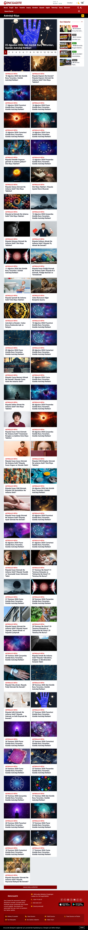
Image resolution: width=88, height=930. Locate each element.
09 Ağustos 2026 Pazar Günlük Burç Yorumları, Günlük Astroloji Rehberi (14, 352)
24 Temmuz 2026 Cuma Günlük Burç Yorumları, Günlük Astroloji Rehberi (14, 771)
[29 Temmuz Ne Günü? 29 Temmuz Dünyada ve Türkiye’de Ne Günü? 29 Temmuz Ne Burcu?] (44, 614)
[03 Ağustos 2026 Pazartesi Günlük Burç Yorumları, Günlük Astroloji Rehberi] (44, 503)
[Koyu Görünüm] (81, 8)
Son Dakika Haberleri (33, 920)
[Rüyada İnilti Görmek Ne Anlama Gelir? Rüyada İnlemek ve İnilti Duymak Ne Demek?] (17, 699)
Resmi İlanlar (9, 11)
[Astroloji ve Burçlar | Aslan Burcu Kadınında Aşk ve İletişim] (17, 310)
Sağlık (48, 7)
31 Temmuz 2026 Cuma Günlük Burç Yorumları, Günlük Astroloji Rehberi (14, 601)
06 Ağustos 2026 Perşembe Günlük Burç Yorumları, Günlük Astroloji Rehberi (42, 407)
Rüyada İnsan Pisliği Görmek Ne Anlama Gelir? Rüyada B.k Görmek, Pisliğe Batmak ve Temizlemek (43, 271)
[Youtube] (74, 899)
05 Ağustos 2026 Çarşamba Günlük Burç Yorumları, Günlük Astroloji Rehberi (42, 434)
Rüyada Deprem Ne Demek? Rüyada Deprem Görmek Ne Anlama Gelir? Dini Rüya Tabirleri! (43, 79)
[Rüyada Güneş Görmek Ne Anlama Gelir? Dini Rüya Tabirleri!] (17, 174)
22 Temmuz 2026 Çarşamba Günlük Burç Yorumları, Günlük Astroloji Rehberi (16, 798)
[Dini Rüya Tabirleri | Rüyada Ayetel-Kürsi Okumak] (44, 174)
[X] (65, 899)
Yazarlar (22, 7)
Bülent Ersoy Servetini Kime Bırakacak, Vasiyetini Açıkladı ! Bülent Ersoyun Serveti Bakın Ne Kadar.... (77, 30)
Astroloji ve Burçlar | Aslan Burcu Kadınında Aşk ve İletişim (15, 325)
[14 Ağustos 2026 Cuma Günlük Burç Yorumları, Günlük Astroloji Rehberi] (44, 120)
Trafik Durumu (51, 916)
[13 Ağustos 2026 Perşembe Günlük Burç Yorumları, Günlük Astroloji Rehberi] (44, 147)
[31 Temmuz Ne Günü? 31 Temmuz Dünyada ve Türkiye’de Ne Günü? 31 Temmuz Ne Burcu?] (44, 557)
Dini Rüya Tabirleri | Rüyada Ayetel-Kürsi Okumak (42, 188)
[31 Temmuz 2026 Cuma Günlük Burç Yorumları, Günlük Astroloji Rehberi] (17, 586)
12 (45, 52)
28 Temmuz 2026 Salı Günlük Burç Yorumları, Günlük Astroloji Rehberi (43, 687)
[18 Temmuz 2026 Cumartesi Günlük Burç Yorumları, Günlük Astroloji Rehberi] (17, 838)
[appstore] (64, 904)
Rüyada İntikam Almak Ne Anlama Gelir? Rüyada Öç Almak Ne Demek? (42, 243)
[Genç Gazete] (13, 2)
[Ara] (78, 8)
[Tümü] (82, 22)
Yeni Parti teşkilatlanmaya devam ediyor (77, 64)
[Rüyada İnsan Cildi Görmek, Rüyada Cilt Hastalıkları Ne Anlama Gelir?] (17, 476)
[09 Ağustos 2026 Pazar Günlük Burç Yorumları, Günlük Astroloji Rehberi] (17, 337)
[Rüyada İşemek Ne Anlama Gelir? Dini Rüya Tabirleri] (17, 285)
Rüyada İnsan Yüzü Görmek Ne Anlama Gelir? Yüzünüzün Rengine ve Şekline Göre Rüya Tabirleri (16, 435)
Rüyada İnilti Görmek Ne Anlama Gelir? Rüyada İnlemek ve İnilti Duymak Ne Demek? (16, 715)
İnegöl (11, 7)
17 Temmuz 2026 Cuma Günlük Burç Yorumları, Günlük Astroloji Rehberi (41, 852)
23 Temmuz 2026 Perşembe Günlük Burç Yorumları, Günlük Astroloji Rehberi (43, 771)
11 (41, 52)
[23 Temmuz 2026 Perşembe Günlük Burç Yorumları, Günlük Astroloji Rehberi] (44, 756)
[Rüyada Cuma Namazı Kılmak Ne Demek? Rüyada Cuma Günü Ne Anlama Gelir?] (17, 365)
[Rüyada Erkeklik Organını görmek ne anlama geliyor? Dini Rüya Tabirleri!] (17, 147)
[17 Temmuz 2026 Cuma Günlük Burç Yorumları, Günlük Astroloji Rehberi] (44, 838)
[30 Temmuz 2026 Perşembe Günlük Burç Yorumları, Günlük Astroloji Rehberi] (44, 586)
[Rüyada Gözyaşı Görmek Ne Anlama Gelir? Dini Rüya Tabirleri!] (17, 229)
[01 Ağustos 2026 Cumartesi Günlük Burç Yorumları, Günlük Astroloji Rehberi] (44, 530)
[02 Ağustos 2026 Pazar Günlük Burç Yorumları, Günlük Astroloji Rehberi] (17, 530)
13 (48, 52)
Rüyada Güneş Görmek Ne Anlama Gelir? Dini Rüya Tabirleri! (15, 189)
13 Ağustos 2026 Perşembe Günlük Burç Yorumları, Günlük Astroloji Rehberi (42, 162)
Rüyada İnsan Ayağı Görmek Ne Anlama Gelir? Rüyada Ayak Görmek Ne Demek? (16, 517)
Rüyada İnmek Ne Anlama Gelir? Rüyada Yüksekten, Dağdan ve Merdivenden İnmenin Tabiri (42, 659)
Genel (74, 34)
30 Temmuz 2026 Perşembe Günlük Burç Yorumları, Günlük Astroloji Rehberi (43, 601)
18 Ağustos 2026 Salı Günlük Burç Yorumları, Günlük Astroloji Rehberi (16, 78)
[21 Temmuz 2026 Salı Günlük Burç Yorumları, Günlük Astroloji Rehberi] (44, 783)
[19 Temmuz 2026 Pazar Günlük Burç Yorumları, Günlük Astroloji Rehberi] (44, 810)
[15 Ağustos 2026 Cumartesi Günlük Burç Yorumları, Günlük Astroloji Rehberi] (17, 120)
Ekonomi (67, 7)
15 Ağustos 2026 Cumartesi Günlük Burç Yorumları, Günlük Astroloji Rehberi (15, 134)
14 (52, 52)
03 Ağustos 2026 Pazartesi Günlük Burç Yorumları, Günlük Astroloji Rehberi (42, 517)
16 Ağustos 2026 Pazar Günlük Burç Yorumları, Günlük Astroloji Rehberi (41, 107)
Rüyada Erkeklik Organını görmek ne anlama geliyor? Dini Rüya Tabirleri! (15, 162)
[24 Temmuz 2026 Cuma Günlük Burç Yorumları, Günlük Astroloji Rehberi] (17, 756)
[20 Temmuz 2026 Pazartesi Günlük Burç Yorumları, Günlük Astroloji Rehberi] (17, 810)
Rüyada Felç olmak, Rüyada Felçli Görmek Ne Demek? (15, 686)
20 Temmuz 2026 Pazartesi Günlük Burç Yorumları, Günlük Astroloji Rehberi (15, 825)
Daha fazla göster (30, 887)
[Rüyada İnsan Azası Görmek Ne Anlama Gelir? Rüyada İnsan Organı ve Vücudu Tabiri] (17, 448)
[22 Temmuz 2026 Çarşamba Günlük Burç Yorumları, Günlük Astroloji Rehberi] (17, 783)
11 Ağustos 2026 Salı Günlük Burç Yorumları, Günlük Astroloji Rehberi (16, 270)
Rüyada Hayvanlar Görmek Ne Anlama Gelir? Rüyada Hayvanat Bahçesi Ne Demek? (16, 879)
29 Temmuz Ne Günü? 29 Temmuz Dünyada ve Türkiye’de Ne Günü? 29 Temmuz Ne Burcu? (41, 629)
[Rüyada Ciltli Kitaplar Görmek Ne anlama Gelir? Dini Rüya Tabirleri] (44, 448)
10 (37, 52)
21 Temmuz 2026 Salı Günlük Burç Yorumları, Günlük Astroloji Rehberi (43, 798)
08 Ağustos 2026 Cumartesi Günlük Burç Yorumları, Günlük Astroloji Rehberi (42, 352)
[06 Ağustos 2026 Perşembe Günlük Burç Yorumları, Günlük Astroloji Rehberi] (44, 392)
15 (55, 52)
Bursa (6, 7)
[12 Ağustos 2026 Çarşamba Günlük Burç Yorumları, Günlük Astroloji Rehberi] (44, 201)
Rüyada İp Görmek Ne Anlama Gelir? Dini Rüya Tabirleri (16, 215)
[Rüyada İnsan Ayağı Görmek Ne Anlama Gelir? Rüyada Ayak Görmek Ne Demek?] (17, 503)
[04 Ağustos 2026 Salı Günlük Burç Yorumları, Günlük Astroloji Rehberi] (44, 476)
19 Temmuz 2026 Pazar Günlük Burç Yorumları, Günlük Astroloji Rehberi (41, 825)
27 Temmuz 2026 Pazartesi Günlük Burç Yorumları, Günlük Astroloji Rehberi (42, 714)
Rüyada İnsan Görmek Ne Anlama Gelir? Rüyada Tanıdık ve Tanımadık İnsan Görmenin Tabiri (16, 573)
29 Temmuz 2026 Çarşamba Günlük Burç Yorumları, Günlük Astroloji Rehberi (16, 658)
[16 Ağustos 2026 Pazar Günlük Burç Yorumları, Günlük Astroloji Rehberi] (44, 93)
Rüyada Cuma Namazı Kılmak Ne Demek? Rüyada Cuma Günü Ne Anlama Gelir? (16, 379)
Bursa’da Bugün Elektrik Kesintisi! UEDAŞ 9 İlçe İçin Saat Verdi (77, 47)
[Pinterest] (68, 899)
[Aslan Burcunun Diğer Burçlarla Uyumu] (44, 285)
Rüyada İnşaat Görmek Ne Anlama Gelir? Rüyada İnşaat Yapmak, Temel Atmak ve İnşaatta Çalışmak (16, 629)
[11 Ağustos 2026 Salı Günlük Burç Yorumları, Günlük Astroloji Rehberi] (17, 256)
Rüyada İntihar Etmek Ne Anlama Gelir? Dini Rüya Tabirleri (14, 407)
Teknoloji (54, 7)
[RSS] (80, 899)
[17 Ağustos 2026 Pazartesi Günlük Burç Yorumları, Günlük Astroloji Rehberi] (17, 93)
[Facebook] (61, 899)
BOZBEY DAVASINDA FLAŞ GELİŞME (77, 55)
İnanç (61, 7)
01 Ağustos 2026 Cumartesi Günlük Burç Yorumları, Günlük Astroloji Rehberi (42, 545)
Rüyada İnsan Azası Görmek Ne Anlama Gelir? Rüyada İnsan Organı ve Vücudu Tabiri (16, 463)
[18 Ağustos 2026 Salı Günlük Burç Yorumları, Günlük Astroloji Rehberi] (17, 63)
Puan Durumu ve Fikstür (73, 916)
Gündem (35, 7)
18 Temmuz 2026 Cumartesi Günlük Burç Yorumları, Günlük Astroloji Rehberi (16, 852)
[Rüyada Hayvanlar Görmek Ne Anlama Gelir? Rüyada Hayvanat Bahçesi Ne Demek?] (17, 865)
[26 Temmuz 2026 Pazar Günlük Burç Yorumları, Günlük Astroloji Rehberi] (17, 729)
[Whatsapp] (77, 899)
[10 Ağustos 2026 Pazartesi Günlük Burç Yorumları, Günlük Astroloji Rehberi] (44, 310)
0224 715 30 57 (37, 899)
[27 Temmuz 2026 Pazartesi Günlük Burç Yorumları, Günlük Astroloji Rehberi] (44, 699)
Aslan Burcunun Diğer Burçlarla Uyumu (40, 299)
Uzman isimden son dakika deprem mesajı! (77, 38)
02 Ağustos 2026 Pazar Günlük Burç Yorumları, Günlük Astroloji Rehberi (14, 545)
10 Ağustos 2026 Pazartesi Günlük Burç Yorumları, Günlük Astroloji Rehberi (42, 325)
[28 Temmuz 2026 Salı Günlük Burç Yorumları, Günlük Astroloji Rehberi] (44, 672)
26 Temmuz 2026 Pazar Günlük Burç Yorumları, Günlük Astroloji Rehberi (14, 743)
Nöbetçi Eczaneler (12, 916)
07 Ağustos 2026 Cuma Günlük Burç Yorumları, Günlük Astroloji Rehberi (41, 379)
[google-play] (78, 904)
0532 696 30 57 (37, 903)
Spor (16, 7)
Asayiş (28, 7)
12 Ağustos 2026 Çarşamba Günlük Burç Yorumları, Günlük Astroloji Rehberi (42, 216)
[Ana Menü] (78, 11)
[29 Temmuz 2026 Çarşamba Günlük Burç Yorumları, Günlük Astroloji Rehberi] (17, 643)
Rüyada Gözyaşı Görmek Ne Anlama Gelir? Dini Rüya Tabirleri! (16, 243)
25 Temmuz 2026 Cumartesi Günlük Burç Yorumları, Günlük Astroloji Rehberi (43, 743)
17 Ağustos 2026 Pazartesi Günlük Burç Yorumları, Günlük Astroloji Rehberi (15, 107)
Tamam (82, 927)
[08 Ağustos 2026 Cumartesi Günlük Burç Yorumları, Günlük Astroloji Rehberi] (44, 337)
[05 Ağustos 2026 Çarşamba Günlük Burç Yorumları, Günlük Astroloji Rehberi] (44, 419)
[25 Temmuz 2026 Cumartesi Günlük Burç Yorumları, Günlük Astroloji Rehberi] (44, 729)
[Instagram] (71, 899)
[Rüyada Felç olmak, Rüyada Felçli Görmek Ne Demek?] (17, 672)
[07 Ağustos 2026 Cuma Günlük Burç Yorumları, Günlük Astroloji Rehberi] (44, 365)
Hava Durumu (31, 916)
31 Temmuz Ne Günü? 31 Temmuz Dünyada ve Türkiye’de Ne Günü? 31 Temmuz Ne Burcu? (41, 573)
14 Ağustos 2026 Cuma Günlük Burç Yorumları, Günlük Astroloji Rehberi (41, 134)
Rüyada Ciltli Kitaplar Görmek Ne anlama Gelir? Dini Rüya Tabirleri (43, 463)
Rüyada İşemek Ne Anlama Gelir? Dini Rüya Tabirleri (15, 299)
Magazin (75, 26)
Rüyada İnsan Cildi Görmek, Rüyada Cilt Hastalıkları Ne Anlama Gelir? (15, 490)
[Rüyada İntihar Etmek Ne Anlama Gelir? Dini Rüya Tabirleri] (17, 392)
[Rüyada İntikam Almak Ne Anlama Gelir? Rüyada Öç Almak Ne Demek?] (44, 229)
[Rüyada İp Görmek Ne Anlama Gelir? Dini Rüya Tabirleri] (17, 201)
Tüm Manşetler (11, 920)
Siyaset (41, 7)
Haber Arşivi (50, 920)
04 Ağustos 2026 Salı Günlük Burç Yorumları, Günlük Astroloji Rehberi (43, 490)
